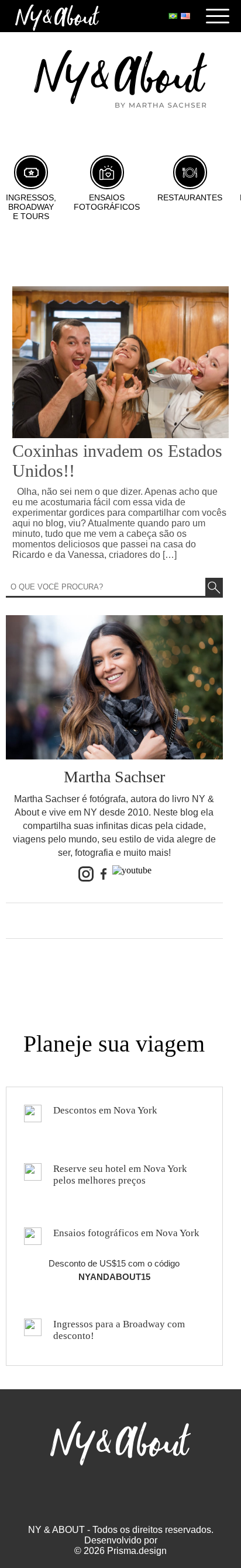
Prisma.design (137, 1551)
